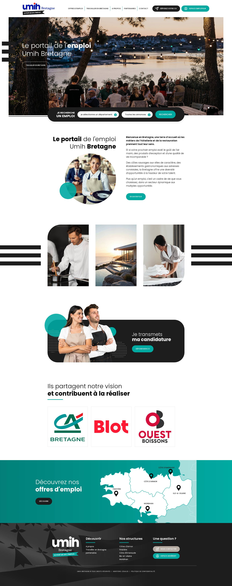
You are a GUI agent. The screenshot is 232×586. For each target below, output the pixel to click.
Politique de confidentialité (143, 571)
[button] (205, 108)
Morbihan (123, 559)
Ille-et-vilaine (125, 556)
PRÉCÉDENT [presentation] (11, 71)
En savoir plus (136, 196)
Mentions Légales (120, 571)
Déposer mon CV (143, 349)
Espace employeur (197, 8)
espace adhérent (168, 556)
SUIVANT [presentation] (220, 71)
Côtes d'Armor (126, 546)
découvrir (43, 501)
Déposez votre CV (168, 8)
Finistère (123, 549)
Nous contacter (168, 549)
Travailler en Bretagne (36, 65)
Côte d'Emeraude (127, 553)
